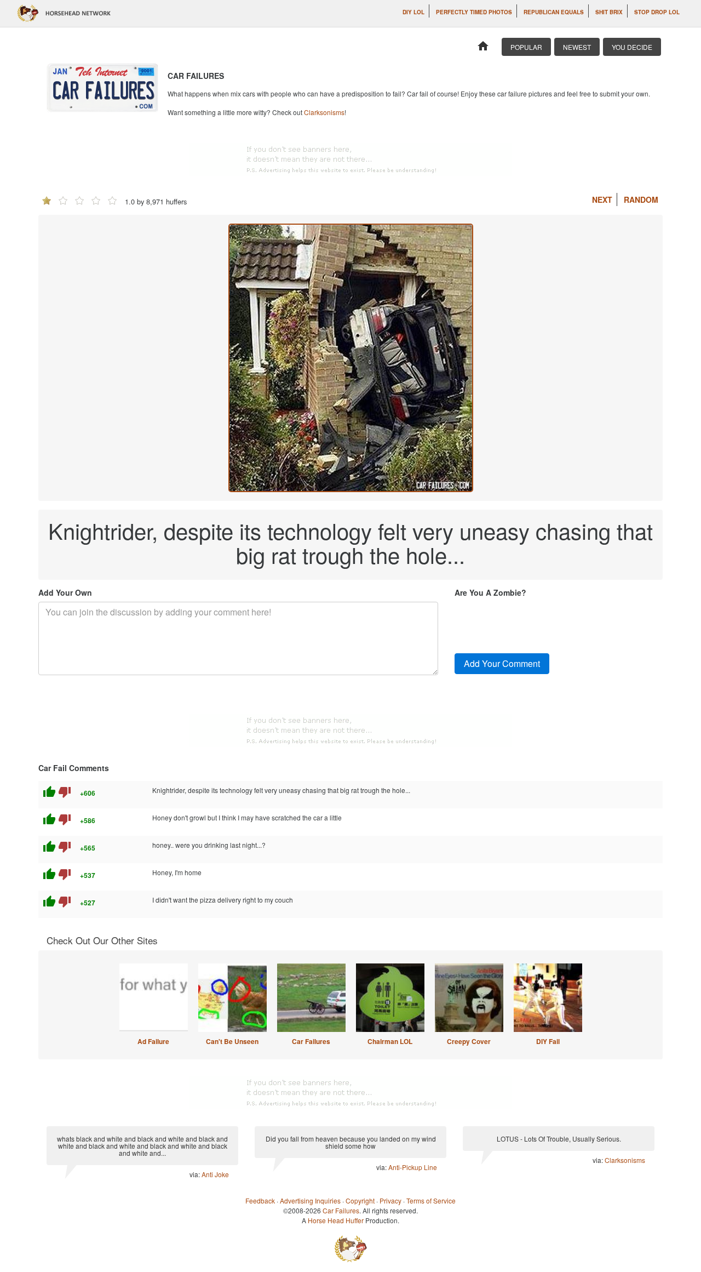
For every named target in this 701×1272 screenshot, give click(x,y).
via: (195, 1174)
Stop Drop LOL (657, 12)
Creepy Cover (469, 1041)
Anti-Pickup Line (412, 1167)
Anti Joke (215, 1174)
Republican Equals (554, 12)
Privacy (390, 1200)
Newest (577, 47)
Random (641, 199)
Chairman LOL (389, 1041)
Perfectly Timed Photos (474, 12)
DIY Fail (548, 1041)
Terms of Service (431, 1200)
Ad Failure (153, 1041)
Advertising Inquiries (310, 1200)
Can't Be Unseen (232, 1041)
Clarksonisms (324, 112)
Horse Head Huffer (336, 1220)
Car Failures (311, 1041)
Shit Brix (609, 12)
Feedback (260, 1200)
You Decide (632, 47)
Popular (526, 47)
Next (602, 199)
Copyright (360, 1200)
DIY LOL (413, 12)
